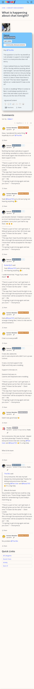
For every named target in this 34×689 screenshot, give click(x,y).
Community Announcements (15, 45)
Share (4, 140)
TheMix (8, 428)
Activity (5, 562)
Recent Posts (7, 559)
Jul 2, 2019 (8, 41)
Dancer (6, 35)
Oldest (9, 119)
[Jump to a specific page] (30, 123)
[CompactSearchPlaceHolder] (28, 2)
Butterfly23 (8, 265)
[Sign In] (31, 2)
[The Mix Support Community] (10, 2)
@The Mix (10, 50)
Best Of (5, 566)
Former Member (11, 128)
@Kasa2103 (10, 199)
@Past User (14, 483)
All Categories (7, 556)
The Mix (7, 474)
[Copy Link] (14, 129)
